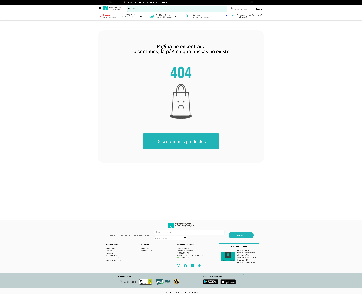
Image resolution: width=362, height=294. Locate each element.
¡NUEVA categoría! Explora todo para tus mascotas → (148, 2)
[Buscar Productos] (129, 9)
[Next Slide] (251, 2)
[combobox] (177, 9)
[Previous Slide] (110, 2)
